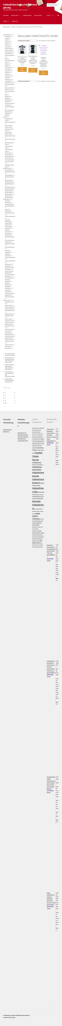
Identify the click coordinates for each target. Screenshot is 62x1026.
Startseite (6, 15)
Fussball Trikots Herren (37, 456)
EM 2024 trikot (39, 441)
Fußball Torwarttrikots (37, 464)
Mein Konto (15, 21)
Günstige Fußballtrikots (38, 505)
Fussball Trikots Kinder (9, 1017)
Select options (22, 69)
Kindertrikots (14, 15)
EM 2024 (5, 21)
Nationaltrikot (38, 15)
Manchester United (23, 435)
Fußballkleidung (36, 462)
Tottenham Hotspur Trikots (37, 546)
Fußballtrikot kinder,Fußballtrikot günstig (20, 6)
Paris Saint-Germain (23, 437)
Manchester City (22, 433)
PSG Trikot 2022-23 (36, 535)
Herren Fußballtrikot (38, 508)
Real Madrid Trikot (35, 540)
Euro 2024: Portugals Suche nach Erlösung (10, 354)
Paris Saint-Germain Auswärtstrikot (37, 528)
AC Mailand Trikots (35, 428)
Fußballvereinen (27, 15)
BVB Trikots (37, 439)
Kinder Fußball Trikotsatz (36, 516)
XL (5, 400)
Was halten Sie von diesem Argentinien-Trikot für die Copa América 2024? (9, 360)
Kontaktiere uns (7, 429)
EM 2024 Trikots (22, 438)
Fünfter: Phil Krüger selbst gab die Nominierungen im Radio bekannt (9, 367)
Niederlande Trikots (36, 526)
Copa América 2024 (23, 440)
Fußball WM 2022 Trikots (38, 496)
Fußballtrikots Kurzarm (38, 494)
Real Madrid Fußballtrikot (37, 538)
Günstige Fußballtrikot (37, 498)
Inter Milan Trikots (36, 511)
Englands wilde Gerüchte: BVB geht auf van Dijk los (9, 380)
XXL (6, 403)
